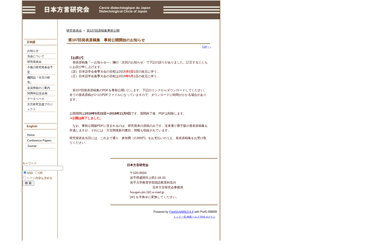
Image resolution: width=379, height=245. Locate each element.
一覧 (184, 216)
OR (40, 173)
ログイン (210, 216)
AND (30, 173)
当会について (35, 56)
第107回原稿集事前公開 (103, 30)
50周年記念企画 (37, 93)
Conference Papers (39, 140)
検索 (189, 216)
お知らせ (33, 50)
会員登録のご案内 (38, 87)
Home (31, 135)
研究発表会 (74, 30)
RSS (203, 216)
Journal (31, 146)
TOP (204, 46)
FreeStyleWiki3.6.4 (181, 211)
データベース (35, 98)
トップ (177, 216)
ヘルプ (196, 216)
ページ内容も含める (39, 178)
